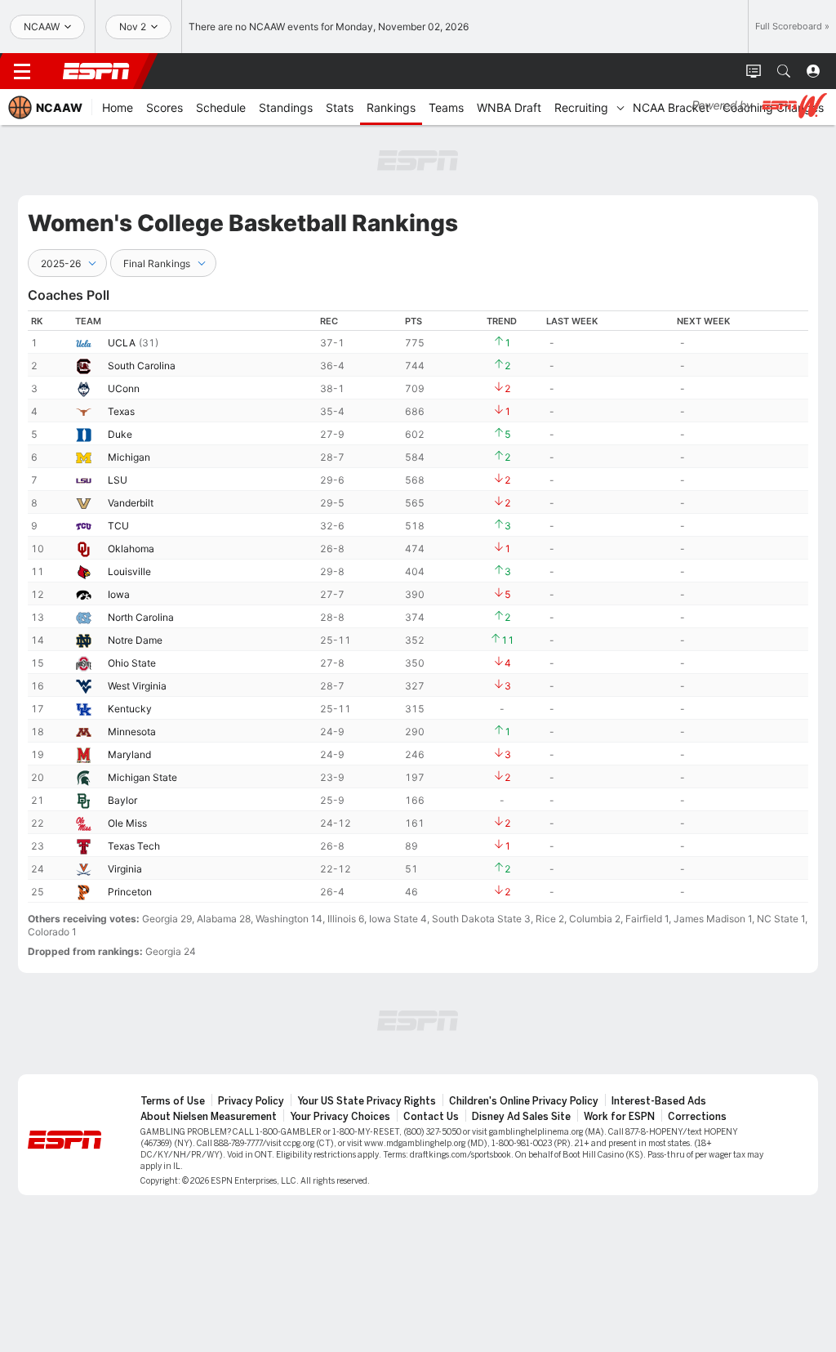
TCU (118, 526)
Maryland (129, 754)
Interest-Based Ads (658, 1101)
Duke (120, 434)
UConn (124, 388)
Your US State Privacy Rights (366, 1101)
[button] (783, 71)
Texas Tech (134, 846)
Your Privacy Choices (340, 1116)
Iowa (119, 594)
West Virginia (137, 686)
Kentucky (130, 709)
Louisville (129, 571)
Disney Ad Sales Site (521, 1116)
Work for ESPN (619, 1116)
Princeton (130, 892)
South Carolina (142, 365)
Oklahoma (131, 548)
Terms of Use (172, 1101)
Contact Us (431, 1116)
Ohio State (132, 663)
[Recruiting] (620, 107)
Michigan (129, 457)
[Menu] (22, 71)
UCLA (122, 343)
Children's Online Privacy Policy (523, 1101)
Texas (121, 411)
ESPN (96, 71)
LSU (117, 480)
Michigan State (142, 777)
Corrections (697, 1116)
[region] (418, 606)
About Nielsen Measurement (208, 1116)
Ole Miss (127, 823)
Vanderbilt (130, 503)
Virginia (125, 869)
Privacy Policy (251, 1101)
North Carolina (141, 617)
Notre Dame (135, 640)
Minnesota (132, 731)
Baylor (122, 800)
